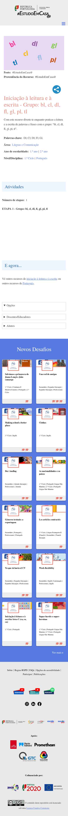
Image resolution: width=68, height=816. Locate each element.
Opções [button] (11, 305)
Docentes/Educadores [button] (19, 317)
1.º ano (34, 151)
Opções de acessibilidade (48, 670)
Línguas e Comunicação (25, 144)
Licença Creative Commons (37, 808)
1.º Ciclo (29, 158)
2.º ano (44, 151)
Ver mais (57, 652)
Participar (27, 674)
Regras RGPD (21, 670)
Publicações (39, 674)
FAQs (31, 670)
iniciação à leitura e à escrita (42, 278)
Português (41, 158)
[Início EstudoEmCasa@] (32, 7)
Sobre (10, 670)
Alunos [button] (11, 326)
